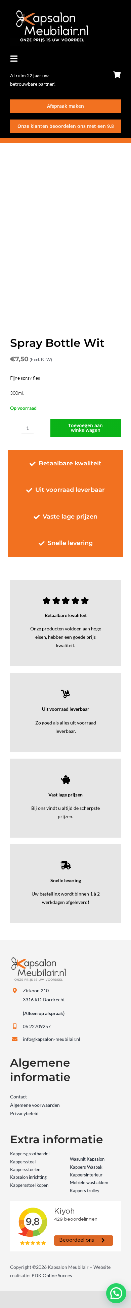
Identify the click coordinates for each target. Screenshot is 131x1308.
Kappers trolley (84, 1190)
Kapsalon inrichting (28, 1177)
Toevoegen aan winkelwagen (85, 427)
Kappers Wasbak (86, 1167)
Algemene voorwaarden (35, 1105)
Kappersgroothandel (29, 1153)
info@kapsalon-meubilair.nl (51, 1039)
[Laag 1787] (49, 12)
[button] (116, 1293)
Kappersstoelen (25, 1169)
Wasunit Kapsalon (87, 1159)
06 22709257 (37, 1026)
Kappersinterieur (86, 1174)
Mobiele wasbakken (89, 1182)
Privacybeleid (24, 1113)
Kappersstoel (23, 1161)
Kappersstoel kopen (29, 1185)
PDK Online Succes (52, 1275)
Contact (18, 1096)
